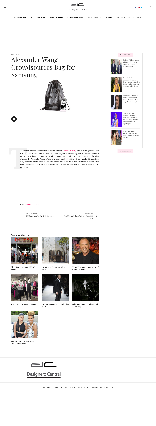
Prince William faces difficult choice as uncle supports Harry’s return (131, 63)
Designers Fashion (31, 205)
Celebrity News (38, 18)
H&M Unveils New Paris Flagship (23, 304)
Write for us (70, 387)
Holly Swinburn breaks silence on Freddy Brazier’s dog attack (131, 134)
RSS (112, 387)
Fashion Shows (19, 18)
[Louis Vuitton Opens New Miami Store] (55, 250)
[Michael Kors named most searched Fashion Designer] (85, 250)
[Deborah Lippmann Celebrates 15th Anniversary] (85, 287)
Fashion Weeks (56, 18)
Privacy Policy (83, 387)
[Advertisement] (78, 37)
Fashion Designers (75, 18)
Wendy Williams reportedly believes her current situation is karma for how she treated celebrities (131, 82)
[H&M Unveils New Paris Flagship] (24, 287)
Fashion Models (93, 18)
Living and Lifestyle (124, 18)
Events (109, 18)
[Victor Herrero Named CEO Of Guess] (24, 250)
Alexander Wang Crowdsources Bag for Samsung (43, 67)
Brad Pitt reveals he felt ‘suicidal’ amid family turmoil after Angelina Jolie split (131, 99)
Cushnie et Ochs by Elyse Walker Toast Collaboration (23, 342)
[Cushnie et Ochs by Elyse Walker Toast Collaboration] (24, 324)
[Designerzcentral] (78, 7)
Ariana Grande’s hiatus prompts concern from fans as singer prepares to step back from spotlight (131, 118)
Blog (139, 18)
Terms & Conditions (100, 387)
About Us (46, 387)
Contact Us (57, 387)
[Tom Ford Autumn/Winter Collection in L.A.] (55, 287)
